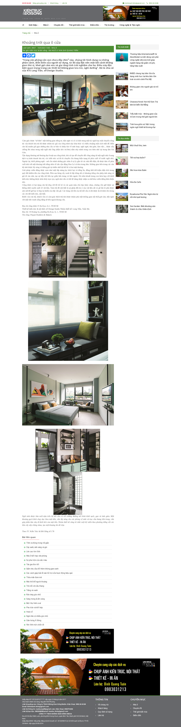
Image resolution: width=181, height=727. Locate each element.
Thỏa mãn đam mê (34, 577)
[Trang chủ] (23, 26)
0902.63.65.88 (153, 3)
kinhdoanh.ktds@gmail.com (135, 3)
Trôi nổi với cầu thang (35, 586)
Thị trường (109, 25)
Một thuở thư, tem (138, 145)
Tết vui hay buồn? (138, 157)
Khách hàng (54, 3)
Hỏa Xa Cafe (135, 182)
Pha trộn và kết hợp (34, 607)
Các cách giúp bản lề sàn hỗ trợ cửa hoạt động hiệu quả (49, 573)
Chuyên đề (59, 25)
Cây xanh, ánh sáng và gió (36, 547)
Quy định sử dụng (105, 712)
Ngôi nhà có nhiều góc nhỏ (37, 616)
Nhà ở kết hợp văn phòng (36, 556)
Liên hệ (64, 3)
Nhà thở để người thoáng (36, 581)
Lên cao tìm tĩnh (33, 551)
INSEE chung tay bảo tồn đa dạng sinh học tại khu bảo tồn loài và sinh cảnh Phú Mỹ (143, 76)
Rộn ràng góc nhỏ (33, 594)
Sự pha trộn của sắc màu (36, 560)
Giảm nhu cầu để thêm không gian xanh (42, 569)
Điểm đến (94, 25)
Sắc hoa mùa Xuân (138, 170)
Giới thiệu (33, 25)
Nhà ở (46, 25)
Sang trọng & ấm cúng (35, 599)
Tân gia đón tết (32, 564)
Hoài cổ (29, 612)
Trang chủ (26, 33)
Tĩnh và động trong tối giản (37, 543)
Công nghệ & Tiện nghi (130, 25)
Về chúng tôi (103, 705)
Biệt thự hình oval (33, 603)
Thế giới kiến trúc (77, 25)
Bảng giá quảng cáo (40, 3)
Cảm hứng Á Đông (33, 620)
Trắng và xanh (32, 590)
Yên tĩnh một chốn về (35, 625)
